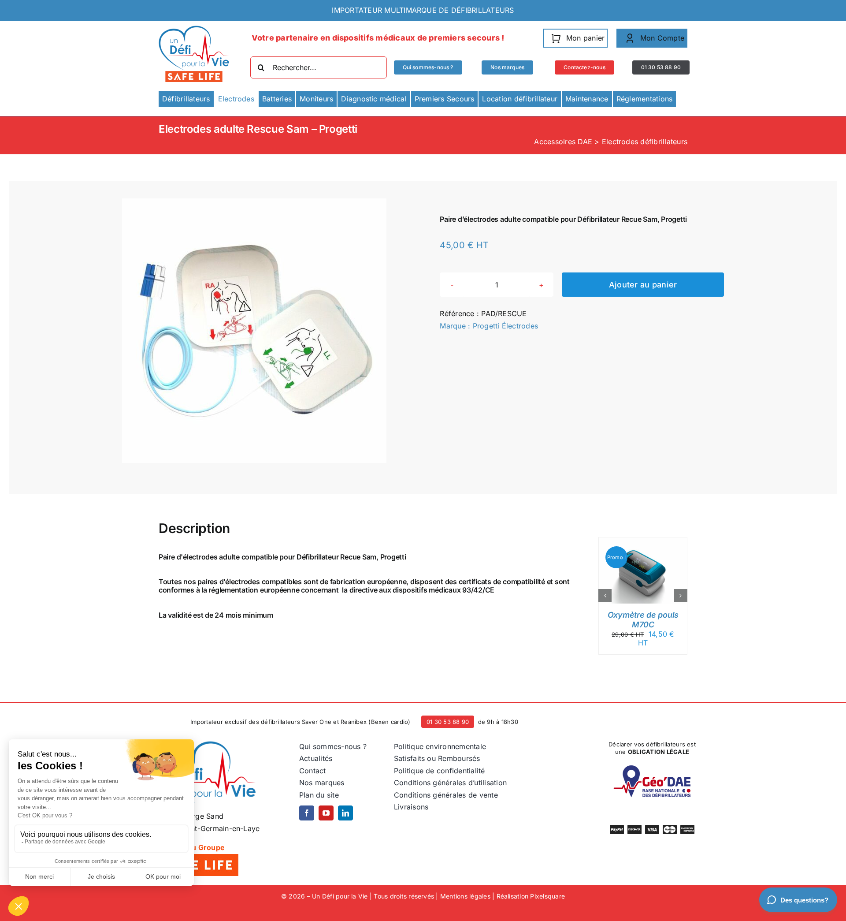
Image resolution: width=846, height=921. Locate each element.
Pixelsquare (547, 896)
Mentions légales (465, 896)
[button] (605, 595)
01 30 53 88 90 (448, 721)
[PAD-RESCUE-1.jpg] (254, 330)
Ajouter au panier (643, 284)
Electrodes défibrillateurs (644, 141)
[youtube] (326, 812)
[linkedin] (345, 812)
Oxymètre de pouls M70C (643, 619)
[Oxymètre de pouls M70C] (643, 541)
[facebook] (306, 812)
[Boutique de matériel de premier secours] (207, 744)
